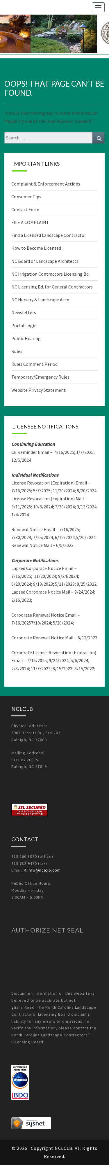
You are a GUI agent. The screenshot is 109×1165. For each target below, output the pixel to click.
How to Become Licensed (36, 248)
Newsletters (23, 312)
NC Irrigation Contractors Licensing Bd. (50, 274)
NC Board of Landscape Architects (44, 261)
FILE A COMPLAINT (30, 222)
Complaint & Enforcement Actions (45, 184)
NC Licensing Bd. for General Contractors (52, 287)
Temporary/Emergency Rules (40, 377)
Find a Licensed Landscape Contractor (48, 235)
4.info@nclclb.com (42, 870)
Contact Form (25, 209)
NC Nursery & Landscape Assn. (40, 299)
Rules (16, 351)
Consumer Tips (26, 197)
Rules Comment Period (34, 364)
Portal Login (24, 325)
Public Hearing (26, 338)
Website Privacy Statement (38, 390)
